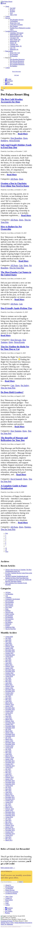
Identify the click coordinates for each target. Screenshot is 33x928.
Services (7, 18)
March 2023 (8, 703)
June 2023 (8, 698)
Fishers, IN (13, 43)
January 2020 (9, 732)
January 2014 (9, 827)
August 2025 (9, 656)
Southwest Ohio (10, 627)
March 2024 (8, 684)
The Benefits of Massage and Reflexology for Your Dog (14, 439)
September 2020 (10, 727)
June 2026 (8, 640)
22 (6, 548)
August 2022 (9, 713)
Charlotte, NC (14, 44)
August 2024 (9, 676)
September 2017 (10, 766)
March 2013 (8, 840)
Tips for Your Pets (16, 268)
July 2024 (8, 678)
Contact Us (8, 898)
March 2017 (8, 775)
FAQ (11, 13)
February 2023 (9, 704)
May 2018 (8, 752)
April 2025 (8, 663)
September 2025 (10, 655)
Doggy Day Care (15, 23)
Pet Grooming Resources (17, 64)
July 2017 (8, 769)
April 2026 (8, 643)
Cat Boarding (14, 21)
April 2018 (8, 754)
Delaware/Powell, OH (16, 36)
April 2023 (8, 701)
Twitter (9, 79)
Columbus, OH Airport (16, 33)
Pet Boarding (14, 56)
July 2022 (8, 714)
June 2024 (8, 679)
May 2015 (8, 805)
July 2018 (8, 749)
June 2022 (8, 716)
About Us (8, 885)
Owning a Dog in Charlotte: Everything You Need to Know (15, 184)
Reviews (12, 9)
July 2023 (8, 696)
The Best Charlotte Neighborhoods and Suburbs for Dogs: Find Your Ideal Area (16, 577)
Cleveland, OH (14, 38)
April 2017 (8, 774)
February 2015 (9, 809)
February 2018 (9, 757)
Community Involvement (12, 599)
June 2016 (8, 789)
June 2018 (8, 751)
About (7, 6)
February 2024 (9, 686)
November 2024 (10, 671)
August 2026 (9, 636)
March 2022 (8, 719)
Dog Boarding (16, 138)
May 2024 (8, 681)
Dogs (25, 138)
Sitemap (3, 922)
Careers (7, 16)
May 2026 (8, 641)
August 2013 (9, 835)
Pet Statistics (13, 66)
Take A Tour (9, 896)
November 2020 (10, 726)
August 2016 (9, 785)
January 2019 (9, 741)
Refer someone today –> (8, 867)
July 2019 (8, 737)
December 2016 (10, 780)
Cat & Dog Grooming (16, 24)
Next (6, 551)
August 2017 (9, 767)
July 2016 (8, 787)
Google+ (10, 911)
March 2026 (8, 645)
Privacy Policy (10, 922)
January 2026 (9, 648)
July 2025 (8, 658)
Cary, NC (12, 48)
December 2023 (10, 689)
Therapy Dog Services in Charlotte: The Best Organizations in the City (18, 570)
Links (7, 903)
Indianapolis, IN (14, 41)
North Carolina (9, 614)
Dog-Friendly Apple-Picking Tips (16, 308)
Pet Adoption (9, 615)
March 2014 (8, 823)
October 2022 (9, 711)
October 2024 (9, 673)
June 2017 (8, 770)
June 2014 (8, 820)
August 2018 (9, 747)
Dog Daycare (16, 340)
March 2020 (8, 731)
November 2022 (10, 709)
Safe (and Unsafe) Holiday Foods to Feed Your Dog (16, 146)
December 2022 (10, 708)
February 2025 (9, 666)
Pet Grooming (14, 54)
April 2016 (8, 792)
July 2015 (8, 804)
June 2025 (8, 660)
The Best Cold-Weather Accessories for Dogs (12, 100)
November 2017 (10, 762)
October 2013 (9, 832)
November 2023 (10, 691)
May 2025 (8, 661)
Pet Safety (25, 385)
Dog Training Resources (17, 62)
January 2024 (9, 688)
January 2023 (9, 706)
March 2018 (8, 756)
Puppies (27, 527)
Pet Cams (10, 84)
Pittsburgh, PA (14, 49)
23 (6, 550)
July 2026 (8, 638)
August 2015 (9, 802)
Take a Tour (13, 14)
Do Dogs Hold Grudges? (12, 392)
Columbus (8, 597)
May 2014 (8, 822)
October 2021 (9, 724)
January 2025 (9, 668)
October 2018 (9, 746)
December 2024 (10, 670)
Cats (21, 265)
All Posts (14, 179)
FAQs (7, 901)
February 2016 (9, 795)
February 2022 (9, 721)
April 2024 (8, 683)
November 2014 (10, 814)
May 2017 (8, 772)
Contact (7, 67)
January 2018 (9, 759)
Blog (8, 82)
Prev (6, 533)
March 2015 (8, 807)
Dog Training (14, 26)
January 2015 (9, 810)
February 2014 (9, 825)
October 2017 (9, 764)
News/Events (14, 140)
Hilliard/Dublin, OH (16, 34)
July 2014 (8, 818)
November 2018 (10, 744)
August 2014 (9, 817)
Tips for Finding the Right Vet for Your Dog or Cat (15, 347)
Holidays (4, 140)
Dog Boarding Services (16, 19)
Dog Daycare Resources (17, 61)
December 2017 (10, 761)
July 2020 (8, 729)
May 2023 (8, 699)
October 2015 (9, 800)
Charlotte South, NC (16, 46)
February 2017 (9, 777)
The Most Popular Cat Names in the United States (16, 273)
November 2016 (10, 782)
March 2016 (8, 794)
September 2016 (10, 784)
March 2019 (8, 739)
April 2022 (8, 718)
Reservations (9, 51)
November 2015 (10, 799)
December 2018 (10, 742)
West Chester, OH (15, 39)
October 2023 (9, 693)
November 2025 (10, 651)
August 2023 (9, 694)
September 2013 (10, 833)
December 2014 (10, 812)
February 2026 (9, 646)
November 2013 (10, 830)
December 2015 (10, 797)
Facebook (10, 81)
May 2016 (8, 790)
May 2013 (8, 838)
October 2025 (9, 653)
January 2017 (9, 779)
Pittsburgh (8, 624)
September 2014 (10, 815)
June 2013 (8, 837)
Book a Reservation (16, 71)
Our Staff (12, 8)
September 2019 (10, 736)
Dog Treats (8, 607)
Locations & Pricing (11, 31)
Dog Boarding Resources (17, 59)
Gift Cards (16, 75)
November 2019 (10, 734)
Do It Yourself (16, 479)
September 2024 (10, 674)
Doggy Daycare (10, 890)
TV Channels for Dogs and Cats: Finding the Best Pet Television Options (18, 580)
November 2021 (10, 722)
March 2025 (8, 665)
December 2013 (10, 828)
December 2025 (10, 650)
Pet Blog (12, 11)
